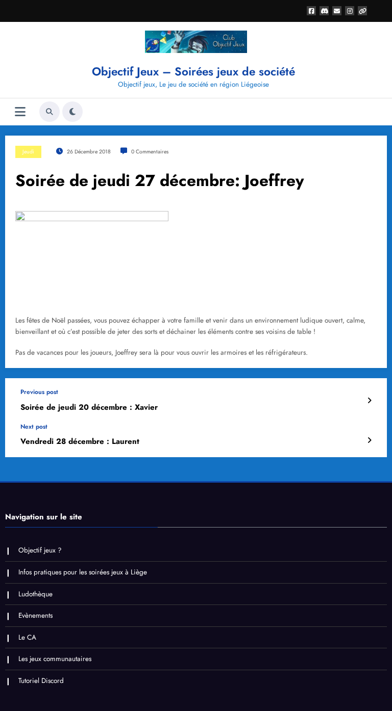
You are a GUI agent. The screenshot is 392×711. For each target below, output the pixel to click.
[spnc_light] (72, 111)
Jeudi (28, 151)
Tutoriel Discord (41, 681)
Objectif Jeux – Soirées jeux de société (193, 71)
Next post (33, 426)
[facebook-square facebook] (311, 10)
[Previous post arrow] (369, 400)
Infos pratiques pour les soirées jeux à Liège (82, 572)
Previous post (39, 392)
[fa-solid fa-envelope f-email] (336, 10)
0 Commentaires (149, 151)
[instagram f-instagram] (349, 10)
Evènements (35, 615)
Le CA (27, 637)
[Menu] (20, 112)
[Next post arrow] (369, 440)
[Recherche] (49, 111)
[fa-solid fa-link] (362, 10)
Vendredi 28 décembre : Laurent (79, 441)
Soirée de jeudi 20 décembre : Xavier (89, 407)
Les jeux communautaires (54, 659)
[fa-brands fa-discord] (324, 10)
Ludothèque (35, 594)
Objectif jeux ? (40, 550)
